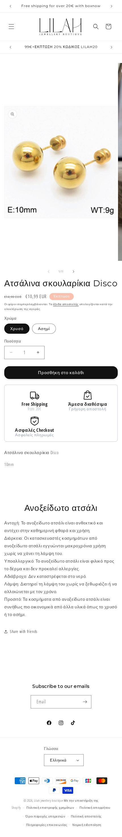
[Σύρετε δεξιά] (73, 271)
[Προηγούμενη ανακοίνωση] (10, 6)
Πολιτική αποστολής (86, 816)
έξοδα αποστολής (66, 304)
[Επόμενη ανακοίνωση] (111, 6)
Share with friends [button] (23, 631)
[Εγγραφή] (85, 701)
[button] (11, 26)
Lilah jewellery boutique (49, 800)
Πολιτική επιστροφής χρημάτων (50, 807)
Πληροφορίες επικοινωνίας (46, 825)
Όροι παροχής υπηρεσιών (45, 816)
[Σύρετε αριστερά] (48, 271)
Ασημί (44, 328)
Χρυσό (17, 328)
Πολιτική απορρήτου (94, 807)
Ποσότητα (12, 341)
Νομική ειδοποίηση (86, 825)
